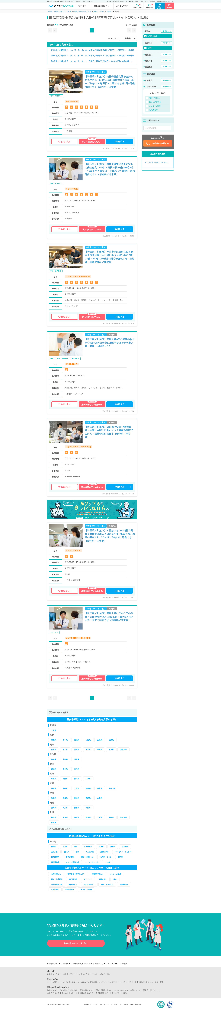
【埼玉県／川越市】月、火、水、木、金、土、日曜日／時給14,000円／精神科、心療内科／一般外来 (92, 50)
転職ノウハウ (52, 990)
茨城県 (53, 750)
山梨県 (65, 759)
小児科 (65, 847)
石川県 (65, 769)
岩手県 (65, 740)
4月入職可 (55, 890)
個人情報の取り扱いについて (81, 963)
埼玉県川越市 (152, 36)
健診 (115, 879)
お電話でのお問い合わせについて (165, 1)
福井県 (76, 769)
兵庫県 (88, 788)
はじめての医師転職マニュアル (93, 982)
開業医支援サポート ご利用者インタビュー (112, 993)
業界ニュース (135, 990)
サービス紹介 (52, 982)
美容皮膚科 (70, 857)
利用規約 (65, 963)
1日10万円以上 (89, 884)
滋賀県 (53, 788)
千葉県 (99, 750)
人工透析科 (90, 852)
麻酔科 (112, 847)
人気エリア (88, 879)
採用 (115, 1004)
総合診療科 (55, 857)
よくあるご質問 (157, 982)
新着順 (128, 38)
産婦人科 (54, 852)
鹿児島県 (123, 817)
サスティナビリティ (106, 1004)
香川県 (65, 808)
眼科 (75, 847)
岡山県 (76, 798)
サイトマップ (112, 963)
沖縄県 (53, 822)
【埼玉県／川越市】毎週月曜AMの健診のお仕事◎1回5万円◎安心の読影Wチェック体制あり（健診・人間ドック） (110, 343)
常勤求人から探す (54, 974)
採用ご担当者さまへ (134, 1)
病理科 (120, 857)
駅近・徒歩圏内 (57, 879)
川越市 (102, 11)
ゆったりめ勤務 (115, 874)
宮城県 (76, 740)
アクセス (94, 1004)
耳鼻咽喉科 (88, 847)
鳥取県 (53, 798)
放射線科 (125, 847)
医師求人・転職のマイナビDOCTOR (59, 11)
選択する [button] (166, 31)
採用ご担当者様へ (52, 963)
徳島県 (53, 808)
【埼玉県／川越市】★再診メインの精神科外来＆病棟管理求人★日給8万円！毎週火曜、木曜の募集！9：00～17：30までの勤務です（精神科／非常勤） (110, 535)
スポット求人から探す (102, 974)
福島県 (111, 740)
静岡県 (65, 779)
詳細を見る (120, 141)
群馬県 (76, 750)
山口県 (99, 798)
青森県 (53, 740)
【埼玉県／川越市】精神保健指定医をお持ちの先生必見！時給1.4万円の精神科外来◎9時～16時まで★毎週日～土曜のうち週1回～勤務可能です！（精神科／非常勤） (110, 169)
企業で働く (103, 879)
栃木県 (65, 750)
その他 (107, 862)
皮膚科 (101, 847)
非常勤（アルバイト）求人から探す (77, 974)
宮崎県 (111, 817)
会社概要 (86, 1004)
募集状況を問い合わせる (92, 404)
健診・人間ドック (87, 857)
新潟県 (53, 759)
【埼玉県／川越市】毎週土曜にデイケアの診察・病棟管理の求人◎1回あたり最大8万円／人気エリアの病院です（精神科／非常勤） (109, 617)
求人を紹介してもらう (92, 142)
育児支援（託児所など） (76, 874)
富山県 (53, 769)
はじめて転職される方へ (69, 982)
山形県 (99, 740)
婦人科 (66, 852)
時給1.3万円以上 (107, 884)
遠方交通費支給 (57, 884)
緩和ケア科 (104, 852)
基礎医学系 (55, 862)
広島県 (88, 798)
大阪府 (76, 788)
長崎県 (76, 817)
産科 (77, 852)
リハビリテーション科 (123, 852)
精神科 (109, 11)
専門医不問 (73, 879)
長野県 (76, 759)
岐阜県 (53, 779)
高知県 (88, 808)
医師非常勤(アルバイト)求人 (82, 11)
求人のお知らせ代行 (69, 993)
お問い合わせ (99, 963)
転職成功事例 (144, 982)
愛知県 (76, 779)
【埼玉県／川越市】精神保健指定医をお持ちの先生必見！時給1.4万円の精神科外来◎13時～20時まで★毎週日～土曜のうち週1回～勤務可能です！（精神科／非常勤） (110, 81)
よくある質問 (151, 1)
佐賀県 (65, 817)
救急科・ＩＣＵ (106, 857)
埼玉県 (95, 11)
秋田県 (88, 740)
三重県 (88, 779)
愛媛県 (76, 808)
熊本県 (88, 817)
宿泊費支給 (73, 884)
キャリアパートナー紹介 (117, 982)
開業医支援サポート (151, 990)
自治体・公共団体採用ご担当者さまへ (117, 1)
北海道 (53, 730)
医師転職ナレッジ (87, 990)
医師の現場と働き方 (104, 990)
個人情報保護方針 (135, 1004)
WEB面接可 (69, 890)
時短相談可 (124, 884)
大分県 (99, 817)
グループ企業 (124, 1004)
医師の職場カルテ (86, 993)
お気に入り (66, 141)
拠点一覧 (143, 1)
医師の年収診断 (53, 993)
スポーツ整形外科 (72, 862)
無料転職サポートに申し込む (76, 943)
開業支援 (123, 963)
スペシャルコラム (121, 990)
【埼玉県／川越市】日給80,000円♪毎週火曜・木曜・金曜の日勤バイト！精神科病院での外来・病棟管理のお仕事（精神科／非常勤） (109, 432)
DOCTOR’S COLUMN (69, 990)
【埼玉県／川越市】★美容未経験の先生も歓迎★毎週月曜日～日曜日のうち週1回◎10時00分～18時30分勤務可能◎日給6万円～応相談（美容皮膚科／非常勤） (109, 256)
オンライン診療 (86, 890)
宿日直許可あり (97, 874)
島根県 (65, 798)
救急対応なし (56, 874)
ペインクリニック (92, 862)
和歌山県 (112, 788)
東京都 (111, 750)
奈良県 (99, 788)
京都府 (65, 788)
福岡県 (53, 817)
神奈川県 (123, 750)
